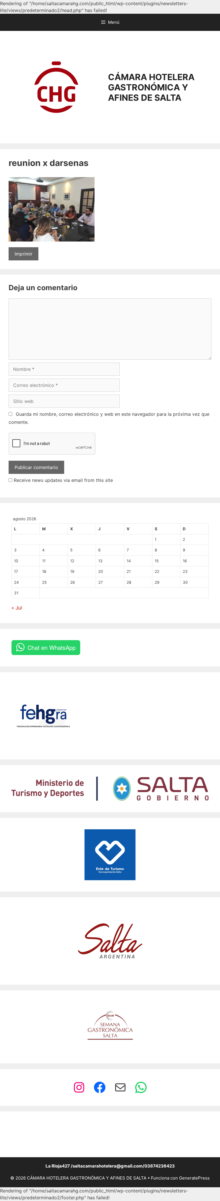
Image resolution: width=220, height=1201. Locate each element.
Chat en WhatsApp (52, 647)
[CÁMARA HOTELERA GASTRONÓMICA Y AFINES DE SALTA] (56, 87)
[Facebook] (100, 1087)
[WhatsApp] (141, 1087)
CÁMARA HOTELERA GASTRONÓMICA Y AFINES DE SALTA (151, 87)
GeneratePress (194, 1178)
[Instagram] (79, 1087)
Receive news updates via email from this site (62, 480)
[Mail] (120, 1087)
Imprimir (23, 254)
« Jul (16, 608)
